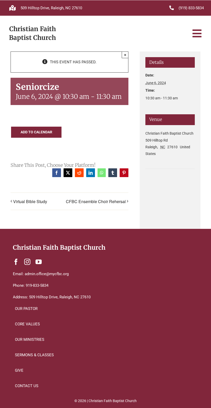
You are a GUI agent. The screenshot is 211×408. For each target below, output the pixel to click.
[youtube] (39, 262)
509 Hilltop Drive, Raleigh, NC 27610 (51, 8)
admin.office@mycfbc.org (47, 274)
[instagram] (27, 262)
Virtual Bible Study (30, 201)
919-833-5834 (37, 285)
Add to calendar (36, 132)
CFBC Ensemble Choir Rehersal (96, 201)
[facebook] (16, 262)
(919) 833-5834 (191, 8)
